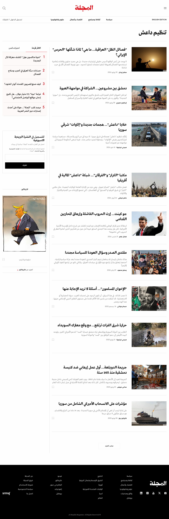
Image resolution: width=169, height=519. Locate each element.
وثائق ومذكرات (126, 494)
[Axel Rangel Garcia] (149, 98)
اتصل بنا (29, 494)
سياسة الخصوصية (25, 489)
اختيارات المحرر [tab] (14, 48)
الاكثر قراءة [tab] (36, 48)
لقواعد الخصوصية (14, 149)
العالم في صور (56, 485)
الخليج (100, 476)
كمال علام (123, 237)
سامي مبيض (122, 387)
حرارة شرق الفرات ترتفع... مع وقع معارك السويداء (92, 325)
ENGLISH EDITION (159, 19)
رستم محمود (122, 270)
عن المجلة (29, 476)
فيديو (60, 476)
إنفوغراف (58, 489)
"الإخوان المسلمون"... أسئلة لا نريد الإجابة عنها (95, 289)
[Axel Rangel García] (149, 298)
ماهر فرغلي (122, 198)
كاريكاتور (24, 189)
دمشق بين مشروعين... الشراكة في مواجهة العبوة (93, 88)
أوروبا (100, 485)
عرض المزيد (109, 446)
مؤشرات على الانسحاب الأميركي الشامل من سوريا (93, 404)
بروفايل (129, 498)
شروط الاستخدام (26, 485)
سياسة (109, 20)
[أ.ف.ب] (149, 59)
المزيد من (26, 270)
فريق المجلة (28, 481)
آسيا (101, 494)
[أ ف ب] (149, 185)
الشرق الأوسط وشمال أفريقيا (91, 481)
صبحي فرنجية (122, 147)
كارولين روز (123, 418)
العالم (100, 498)
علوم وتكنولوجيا (57, 20)
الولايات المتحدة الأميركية (93, 489)
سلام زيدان (123, 72)
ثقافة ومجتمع (94, 20)
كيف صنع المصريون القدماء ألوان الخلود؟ (22, 84)
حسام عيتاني (122, 306)
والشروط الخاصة (39, 151)
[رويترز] (149, 223)
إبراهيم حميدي (121, 103)
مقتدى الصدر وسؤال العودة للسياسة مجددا (96, 253)
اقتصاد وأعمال (76, 20)
